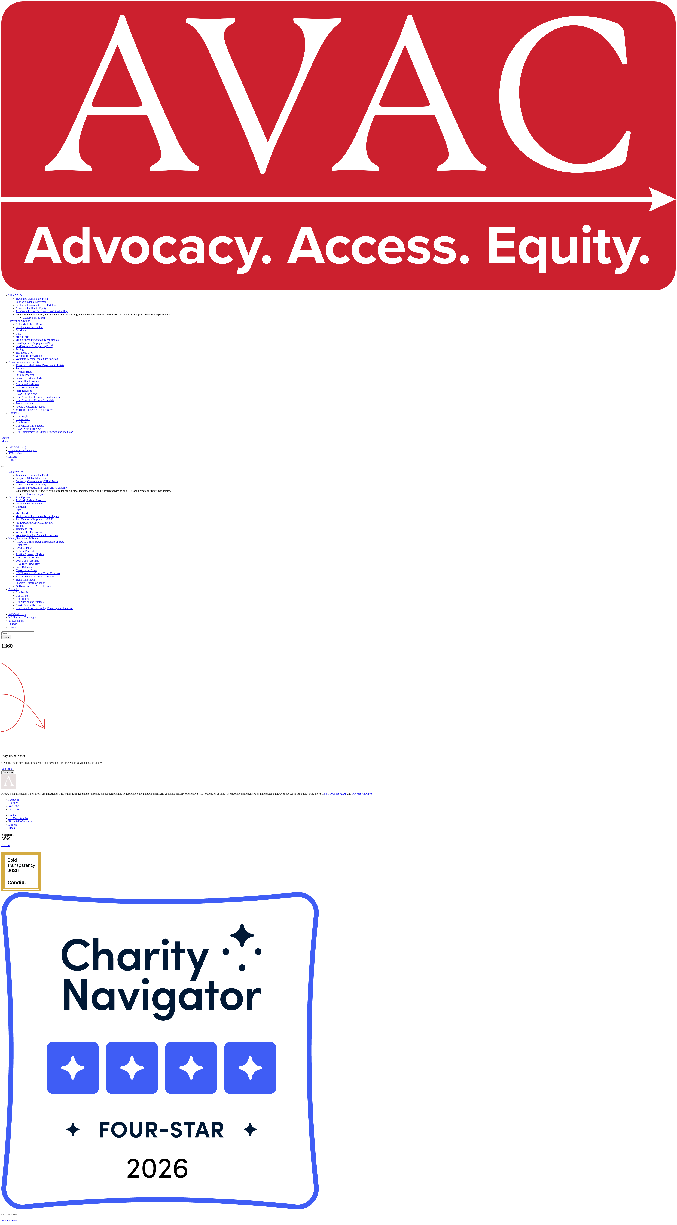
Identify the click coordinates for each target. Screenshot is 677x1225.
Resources (21, 368)
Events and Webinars (27, 384)
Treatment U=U (24, 352)
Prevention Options (19, 320)
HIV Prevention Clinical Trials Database (38, 397)
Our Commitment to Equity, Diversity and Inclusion (44, 431)
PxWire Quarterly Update (30, 377)
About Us (13, 412)
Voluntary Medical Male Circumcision (37, 358)
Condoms (21, 330)
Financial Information (20, 821)
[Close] (2, 466)
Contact (12, 815)
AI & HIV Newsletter (28, 387)
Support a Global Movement (31, 301)
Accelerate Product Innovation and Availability (42, 311)
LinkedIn (13, 809)
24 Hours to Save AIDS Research (34, 409)
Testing (20, 349)
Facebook (13, 799)
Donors (12, 824)
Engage (12, 456)
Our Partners (23, 419)
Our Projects (22, 422)
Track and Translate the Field (32, 298)
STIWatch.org (16, 453)
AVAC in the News (26, 393)
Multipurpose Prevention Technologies (37, 339)
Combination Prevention (29, 327)
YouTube (13, 805)
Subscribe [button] (6, 768)
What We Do (15, 295)
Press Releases (24, 390)
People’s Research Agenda (31, 406)
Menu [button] (4, 441)
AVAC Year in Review (28, 428)
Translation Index (25, 403)
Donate (12, 459)
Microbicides (23, 336)
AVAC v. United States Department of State (40, 365)
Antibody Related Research (31, 324)
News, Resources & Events (23, 362)
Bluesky (13, 802)
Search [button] (5, 437)
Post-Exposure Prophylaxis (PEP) (34, 343)
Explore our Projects (34, 317)
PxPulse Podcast (25, 374)
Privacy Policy (9, 1220)
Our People (22, 416)
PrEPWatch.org (17, 447)
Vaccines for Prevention (29, 355)
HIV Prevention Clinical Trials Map (35, 400)
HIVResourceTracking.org (23, 450)
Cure (18, 333)
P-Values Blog (24, 371)
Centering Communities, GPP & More (37, 304)
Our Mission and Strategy (30, 425)
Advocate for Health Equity (31, 308)
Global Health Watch (27, 381)
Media (12, 827)
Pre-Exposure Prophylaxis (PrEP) (34, 346)
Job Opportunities (18, 818)
